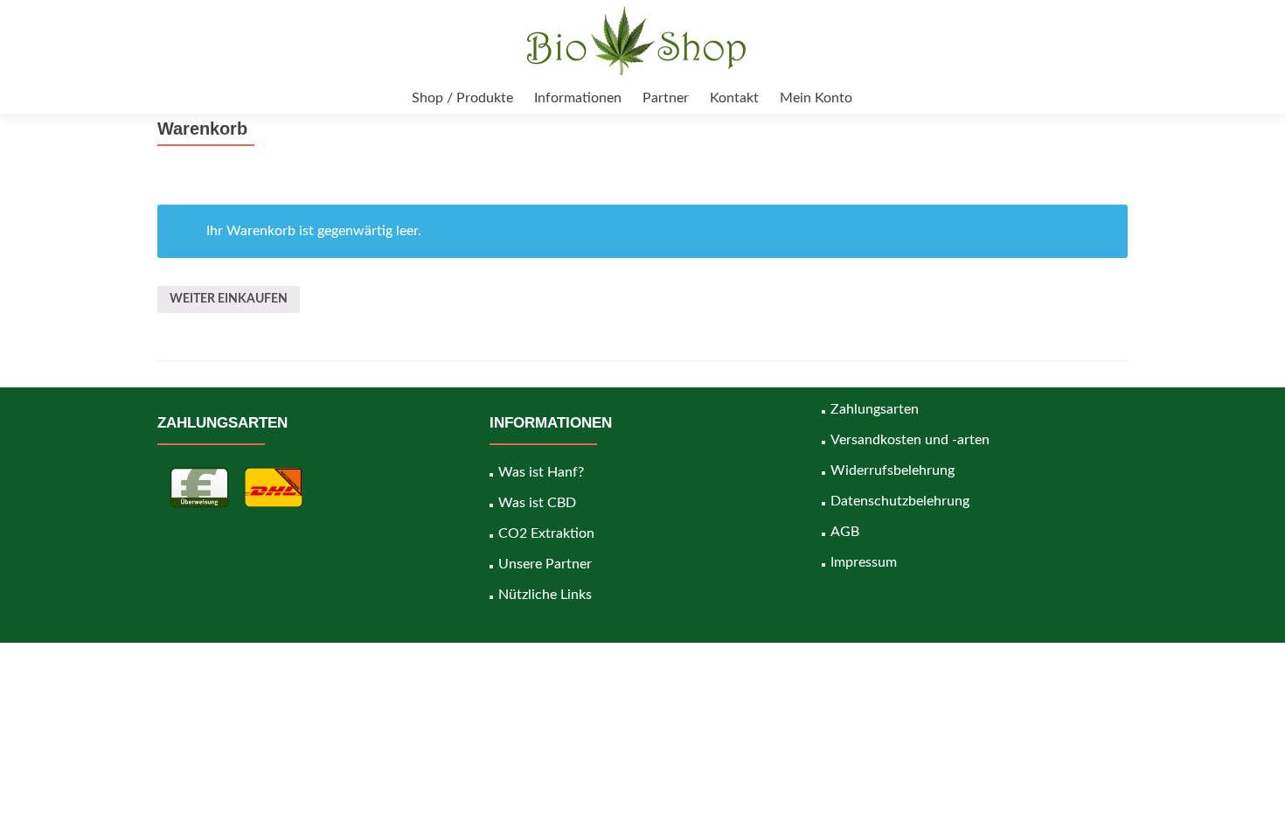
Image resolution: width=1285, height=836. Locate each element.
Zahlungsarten (874, 409)
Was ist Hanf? (541, 472)
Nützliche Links (545, 595)
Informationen (578, 98)
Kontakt (734, 98)
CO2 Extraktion (546, 533)
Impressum (863, 562)
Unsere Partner (545, 564)
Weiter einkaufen (229, 299)
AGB (844, 532)
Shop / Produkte (462, 98)
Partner (665, 98)
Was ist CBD (537, 503)
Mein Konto (816, 98)
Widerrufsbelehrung (892, 470)
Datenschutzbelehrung (899, 501)
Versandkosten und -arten (910, 440)
